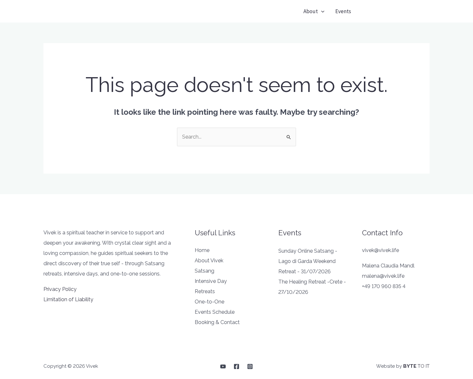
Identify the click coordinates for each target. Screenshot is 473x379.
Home (202, 250)
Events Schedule (215, 312)
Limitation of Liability (68, 299)
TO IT (416, 366)
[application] (321, 11)
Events (343, 11)
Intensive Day (211, 281)
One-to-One (209, 302)
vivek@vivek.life (380, 250)
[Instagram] (250, 366)
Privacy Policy (60, 289)
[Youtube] (223, 366)
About (310, 11)
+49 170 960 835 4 (383, 286)
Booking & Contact (217, 322)
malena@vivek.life (383, 276)
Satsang (204, 271)
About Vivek (209, 260)
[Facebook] (236, 366)
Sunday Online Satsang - (307, 251)
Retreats (205, 291)
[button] (396, 11)
